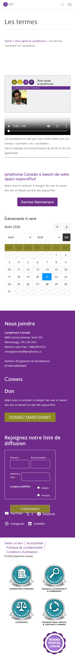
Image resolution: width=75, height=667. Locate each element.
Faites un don (14, 543)
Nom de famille (39, 458)
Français (45, 495)
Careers (13, 379)
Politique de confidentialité (24, 548)
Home (8, 41)
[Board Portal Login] (54, 661)
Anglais (45, 488)
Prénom (15, 458)
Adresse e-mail (15, 476)
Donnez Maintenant (30, 417)
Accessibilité (35, 543)
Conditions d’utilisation (22, 552)
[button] (70, 4)
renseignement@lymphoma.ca (23, 351)
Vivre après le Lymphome (30, 41)
